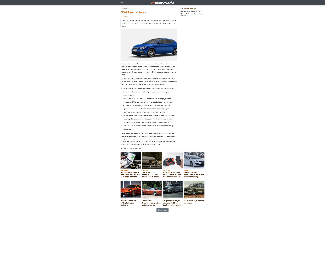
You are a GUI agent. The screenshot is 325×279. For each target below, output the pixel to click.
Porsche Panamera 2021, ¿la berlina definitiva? (128, 203)
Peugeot (165, 199)
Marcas (123, 8)
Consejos (145, 170)
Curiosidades (124, 170)
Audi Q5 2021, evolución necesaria (194, 202)
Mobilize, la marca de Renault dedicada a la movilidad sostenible (172, 174)
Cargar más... (162, 210)
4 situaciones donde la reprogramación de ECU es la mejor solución (130, 174)
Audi (185, 199)
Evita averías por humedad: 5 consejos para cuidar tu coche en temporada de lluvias (151, 174)
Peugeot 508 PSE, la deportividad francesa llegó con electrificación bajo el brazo (173, 203)
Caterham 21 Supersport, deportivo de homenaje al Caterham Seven (151, 203)
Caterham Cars (146, 199)
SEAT (127, 8)
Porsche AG (124, 199)
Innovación (166, 170)
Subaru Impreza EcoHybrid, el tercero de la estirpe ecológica (194, 174)
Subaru (186, 170)
